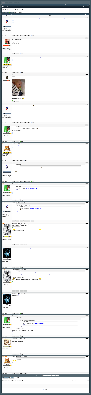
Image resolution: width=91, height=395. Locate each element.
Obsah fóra (5, 9)
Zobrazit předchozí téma (76, 14)
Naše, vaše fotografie (10, 9)
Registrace (4, 6)
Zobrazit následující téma (84, 14)
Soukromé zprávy (86, 6)
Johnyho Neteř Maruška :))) (19, 9)
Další (21, 12)
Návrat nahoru (4, 35)
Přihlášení (8, 6)
